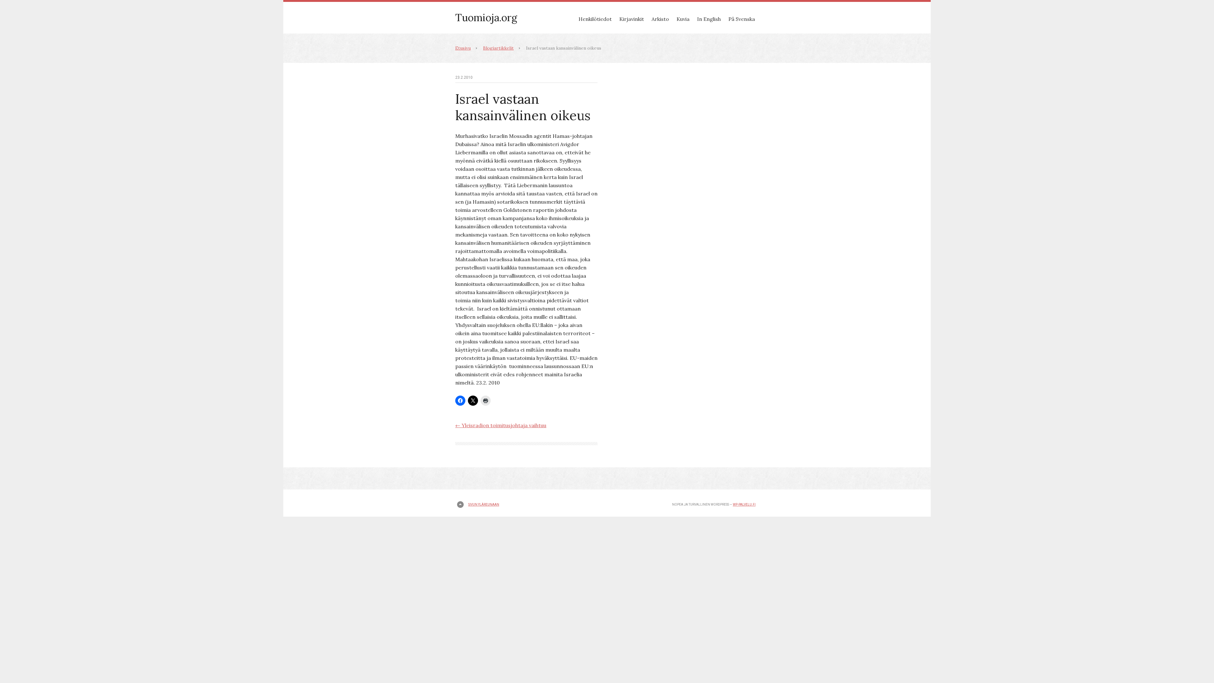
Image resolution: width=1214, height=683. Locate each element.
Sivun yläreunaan (483, 504)
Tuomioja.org (486, 17)
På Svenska (741, 19)
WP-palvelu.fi (744, 504)
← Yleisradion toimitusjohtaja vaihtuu (500, 425)
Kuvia (683, 19)
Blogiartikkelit (498, 48)
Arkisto (660, 19)
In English (709, 19)
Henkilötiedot (595, 19)
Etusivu (463, 48)
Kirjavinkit (631, 19)
